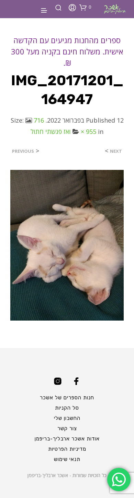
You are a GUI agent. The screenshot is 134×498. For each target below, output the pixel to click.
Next (116, 151)
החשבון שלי (67, 418)
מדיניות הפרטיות (67, 449)
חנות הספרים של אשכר (67, 398)
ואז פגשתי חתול (51, 131)
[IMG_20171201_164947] (67, 244)
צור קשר (67, 428)
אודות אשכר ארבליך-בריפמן (67, 439)
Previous (23, 151)
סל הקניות (67, 408)
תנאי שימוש (67, 459)
